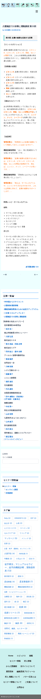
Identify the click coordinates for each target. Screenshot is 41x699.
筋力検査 (9, 607)
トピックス (21, 656)
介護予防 (9, 553)
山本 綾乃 (9, 422)
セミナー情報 (15, 661)
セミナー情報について (12, 682)
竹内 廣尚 (9, 389)
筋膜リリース (12, 613)
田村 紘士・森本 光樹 (14, 352)
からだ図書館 (11, 666)
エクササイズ (10, 528)
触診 (7, 623)
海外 (19, 596)
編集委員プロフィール (26, 671)
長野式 (30, 623)
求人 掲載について (12, 677)
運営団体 (9, 671)
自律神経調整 (29, 618)
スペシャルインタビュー (13, 439)
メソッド (26, 538)
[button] (37, 11)
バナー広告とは (29, 677)
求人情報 (27, 661)
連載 (31, 656)
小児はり (20, 559)
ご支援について (31, 682)
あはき (8, 523)
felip (7, 518)
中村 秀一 (9, 407)
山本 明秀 (9, 414)
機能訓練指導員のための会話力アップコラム (21, 309)
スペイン (25, 528)
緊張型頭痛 (29, 613)
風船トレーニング (26, 633)
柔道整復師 (26, 581)
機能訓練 (9, 587)
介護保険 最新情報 (11, 305)
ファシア (24, 533)
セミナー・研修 (10, 486)
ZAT (33, 518)
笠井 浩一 (9, 329)
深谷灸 (30, 596)
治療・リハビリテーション (15, 592)
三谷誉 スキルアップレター (14, 313)
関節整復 (9, 633)
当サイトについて (27, 666)
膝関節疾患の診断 (11, 618)
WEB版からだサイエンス (13, 302)
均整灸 (8, 559)
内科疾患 (23, 554)
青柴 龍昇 (9, 359)
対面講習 (9, 493)
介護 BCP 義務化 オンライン (17, 549)
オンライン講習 (12, 490)
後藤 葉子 (9, 374)
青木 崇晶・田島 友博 (14, 344)
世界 (7, 543)
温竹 (7, 602)
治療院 (8, 596)
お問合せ (20, 687)
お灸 (19, 523)
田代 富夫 (9, 429)
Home (10, 656)
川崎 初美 (9, 367)
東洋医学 (9, 576)
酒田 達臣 (9, 382)
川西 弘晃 (9, 337)
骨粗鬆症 (8, 638)
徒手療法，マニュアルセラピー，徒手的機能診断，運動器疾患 (20, 567)
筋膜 (22, 607)
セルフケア (9, 533)
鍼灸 (18, 623)
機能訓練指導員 (25, 587)
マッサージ (10, 538)
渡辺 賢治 (9, 437)
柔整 (20, 576)
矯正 (26, 602)
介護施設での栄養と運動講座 (15, 317)
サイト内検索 (7, 457)
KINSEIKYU (20, 518)
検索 (6, 465)
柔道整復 (9, 582)
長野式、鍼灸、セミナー (15, 628)
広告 (31, 559)
